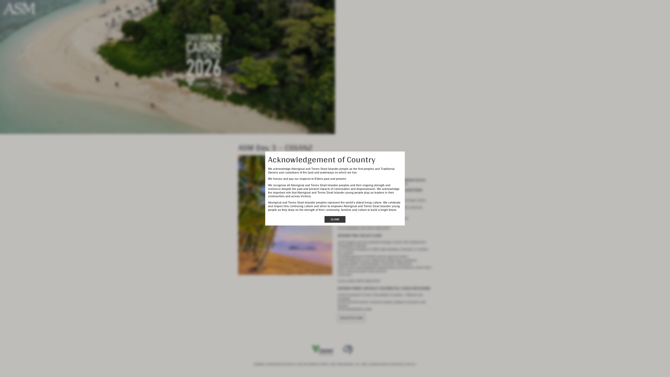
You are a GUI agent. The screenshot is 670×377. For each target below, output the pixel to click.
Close (335, 219)
